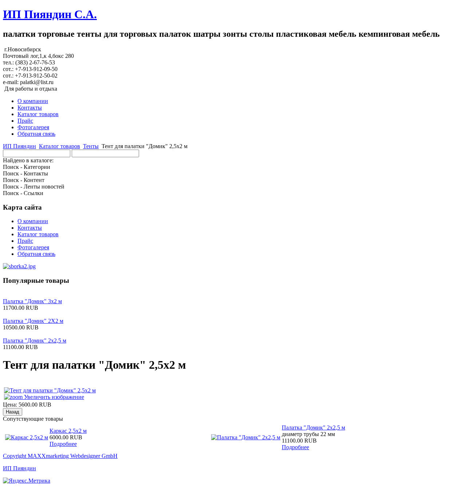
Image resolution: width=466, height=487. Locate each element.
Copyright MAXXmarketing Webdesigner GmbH (60, 456)
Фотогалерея (33, 127)
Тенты (91, 146)
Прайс (25, 121)
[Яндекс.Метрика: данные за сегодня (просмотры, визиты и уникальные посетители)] (26, 481)
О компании (32, 101)
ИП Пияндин (19, 146)
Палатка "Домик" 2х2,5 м (34, 340)
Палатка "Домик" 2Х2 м (33, 321)
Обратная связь (36, 134)
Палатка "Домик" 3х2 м (32, 301)
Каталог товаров (38, 114)
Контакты (29, 107)
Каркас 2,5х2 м (68, 431)
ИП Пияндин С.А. (50, 14)
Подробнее (63, 444)
